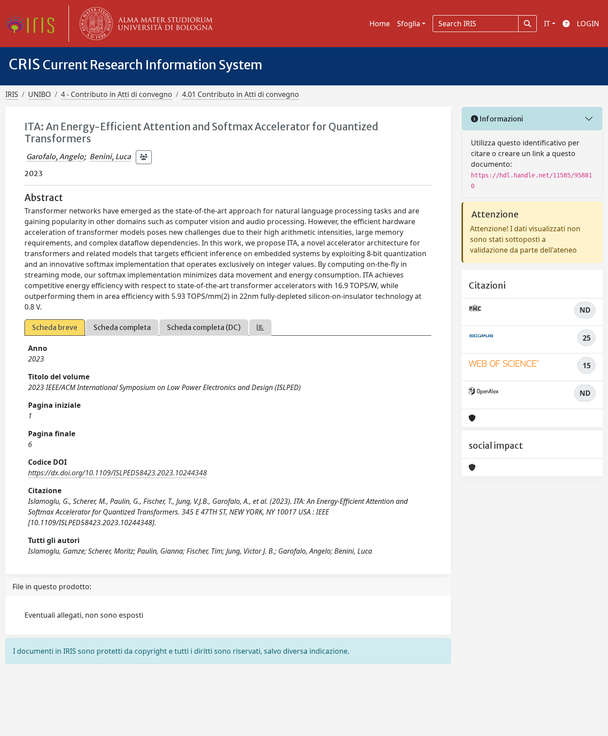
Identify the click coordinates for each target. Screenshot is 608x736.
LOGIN (588, 23)
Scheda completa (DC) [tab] (204, 327)
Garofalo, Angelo (55, 156)
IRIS (11, 94)
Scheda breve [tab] (54, 327)
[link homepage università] (144, 23)
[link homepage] (33, 23)
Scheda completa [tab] (122, 327)
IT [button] (547, 23)
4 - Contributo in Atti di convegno (116, 94)
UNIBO (39, 94)
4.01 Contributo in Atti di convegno (240, 94)
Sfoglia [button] (408, 23)
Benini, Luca (110, 156)
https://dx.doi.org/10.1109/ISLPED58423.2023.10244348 (117, 473)
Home (379, 23)
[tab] (260, 327)
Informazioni (500, 118)
